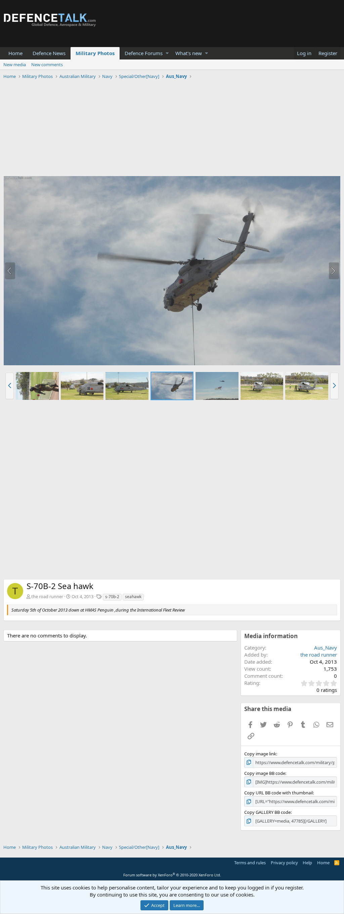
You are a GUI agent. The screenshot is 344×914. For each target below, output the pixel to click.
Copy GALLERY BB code (267, 812)
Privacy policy (284, 863)
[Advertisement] (172, 129)
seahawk (133, 596)
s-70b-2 (112, 596)
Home (15, 53)
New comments (47, 64)
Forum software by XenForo (172, 874)
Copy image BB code (264, 773)
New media (14, 64)
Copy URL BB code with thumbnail (278, 793)
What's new (188, 53)
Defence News (49, 53)
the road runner (47, 596)
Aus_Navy (325, 647)
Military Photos (95, 53)
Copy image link (260, 754)
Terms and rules (250, 863)
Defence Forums (144, 53)
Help (307, 863)
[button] (167, 53)
